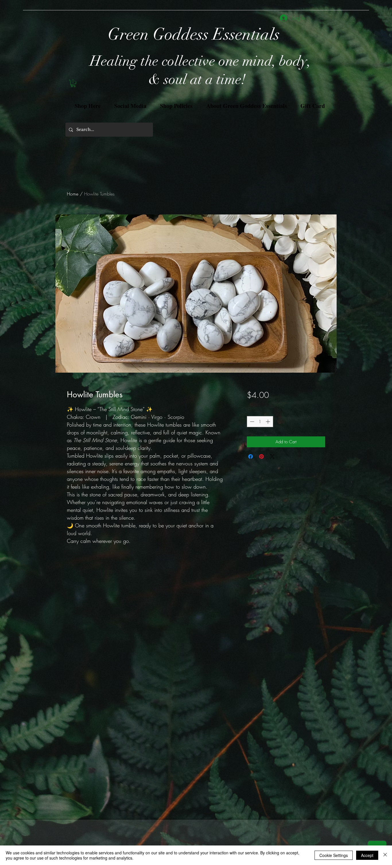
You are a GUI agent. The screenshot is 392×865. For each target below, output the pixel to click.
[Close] (385, 855)
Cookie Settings (333, 855)
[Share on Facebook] (250, 456)
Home (72, 194)
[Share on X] (272, 456)
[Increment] (268, 421)
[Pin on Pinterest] (261, 456)
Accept (367, 855)
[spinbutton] (260, 421)
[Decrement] (251, 421)
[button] (73, 83)
